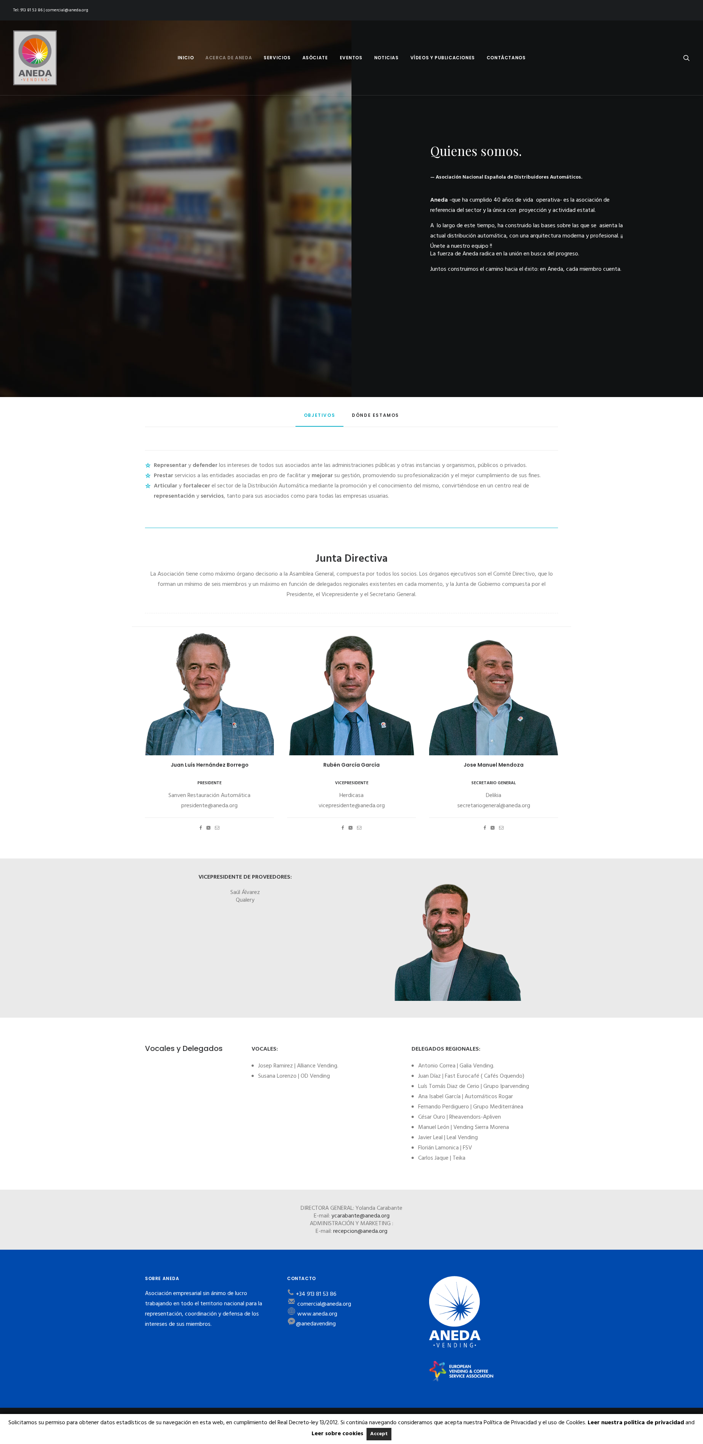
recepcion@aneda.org (360, 1231)
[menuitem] (185, 57)
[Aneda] (35, 57)
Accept (379, 1434)
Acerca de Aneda (228, 58)
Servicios (277, 58)
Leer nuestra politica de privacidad (636, 1423)
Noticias (386, 58)
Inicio (186, 58)
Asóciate (315, 58)
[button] (686, 57)
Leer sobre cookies (337, 1434)
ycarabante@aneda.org (360, 1216)
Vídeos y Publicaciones (442, 58)
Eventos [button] (351, 58)
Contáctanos (506, 58)
